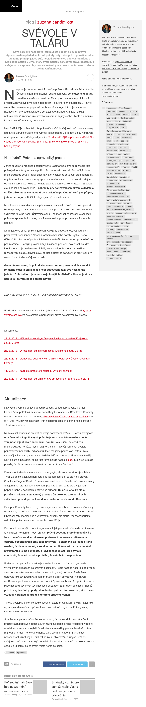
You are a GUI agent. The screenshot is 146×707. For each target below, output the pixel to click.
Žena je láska (112, 177)
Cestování (111, 111)
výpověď (110, 232)
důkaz (119, 255)
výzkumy (110, 154)
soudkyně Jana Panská (116, 186)
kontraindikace (122, 229)
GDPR (109, 173)
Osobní (126, 114)
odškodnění (126, 137)
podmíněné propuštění (115, 193)
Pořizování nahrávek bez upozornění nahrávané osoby (18, 686)
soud (116, 141)
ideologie (124, 141)
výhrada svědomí (130, 219)
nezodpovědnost (113, 157)
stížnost (129, 206)
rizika (126, 154)
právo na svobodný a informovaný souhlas (120, 237)
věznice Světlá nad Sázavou (118, 196)
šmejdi (134, 167)
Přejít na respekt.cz (75, 11)
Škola (123, 127)
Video (109, 121)
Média (11, 652)
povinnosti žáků (113, 167)
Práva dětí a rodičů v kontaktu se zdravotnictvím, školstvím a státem (120, 68)
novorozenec (125, 150)
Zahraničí (127, 121)
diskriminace (123, 144)
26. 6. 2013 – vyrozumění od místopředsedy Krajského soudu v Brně (43, 350)
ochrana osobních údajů (116, 248)
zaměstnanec (126, 223)
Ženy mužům (120, 173)
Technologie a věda (126, 118)
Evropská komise (113, 170)
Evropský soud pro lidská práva (119, 131)
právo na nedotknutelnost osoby (119, 242)
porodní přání (128, 157)
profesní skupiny (113, 226)
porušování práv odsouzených (118, 200)
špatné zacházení (129, 134)
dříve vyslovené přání (115, 160)
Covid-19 (127, 203)
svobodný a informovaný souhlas (119, 209)
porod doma (111, 147)
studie (119, 154)
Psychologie (120, 124)
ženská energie (126, 180)
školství (110, 124)
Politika (135, 114)
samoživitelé (125, 251)
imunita (125, 226)
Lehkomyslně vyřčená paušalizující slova (64, 416)
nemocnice (111, 144)
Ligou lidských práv (123, 61)
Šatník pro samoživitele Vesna (118, 245)
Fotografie (133, 111)
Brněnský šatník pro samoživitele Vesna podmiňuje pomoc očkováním (65, 688)
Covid (109, 206)
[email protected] (123, 78)
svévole (110, 213)
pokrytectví (118, 206)
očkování (125, 167)
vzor (118, 232)
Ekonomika (122, 111)
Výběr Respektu (125, 108)
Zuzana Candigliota (55, 22)
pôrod (117, 134)
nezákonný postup (114, 203)
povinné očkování (114, 219)
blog (69, 459)
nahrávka (110, 255)
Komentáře (13, 663)
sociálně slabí (112, 251)
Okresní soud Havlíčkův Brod (118, 190)
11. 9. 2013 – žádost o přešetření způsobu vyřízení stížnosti (38, 370)
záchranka (123, 147)
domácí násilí (112, 180)
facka (109, 137)
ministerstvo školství (128, 163)
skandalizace (112, 150)
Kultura (109, 114)
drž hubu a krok (113, 183)
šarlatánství (124, 177)
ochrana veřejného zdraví (126, 213)
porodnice (130, 160)
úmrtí (109, 141)
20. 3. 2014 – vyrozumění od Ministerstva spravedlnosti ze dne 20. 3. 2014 (46, 378)
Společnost (21, 652)
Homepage (111, 108)
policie (116, 137)
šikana (109, 134)
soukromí (126, 170)
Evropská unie (112, 127)
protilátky (110, 229)
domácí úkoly (112, 163)
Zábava (117, 121)
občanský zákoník (114, 258)
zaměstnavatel (112, 223)
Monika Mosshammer (115, 216)
